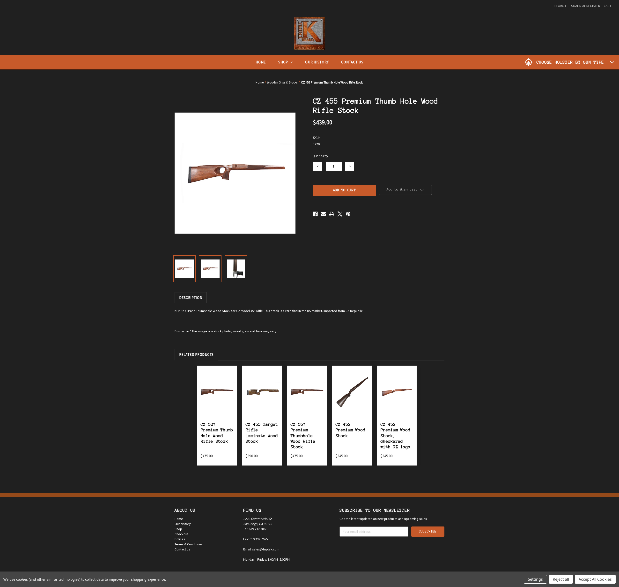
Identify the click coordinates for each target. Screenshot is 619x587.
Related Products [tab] (196, 354)
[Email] (323, 214)
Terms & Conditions (189, 544)
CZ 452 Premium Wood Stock (350, 430)
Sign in (576, 6)
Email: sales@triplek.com (261, 549)
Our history (183, 524)
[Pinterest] (348, 214)
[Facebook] (315, 214)
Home (261, 62)
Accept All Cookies (595, 579)
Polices (180, 539)
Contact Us (352, 62)
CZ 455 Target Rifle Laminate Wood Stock (262, 432)
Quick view (217, 386)
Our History (317, 62)
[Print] (331, 214)
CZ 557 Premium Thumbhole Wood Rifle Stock (303, 435)
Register (593, 6)
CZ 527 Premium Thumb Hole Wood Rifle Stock (217, 432)
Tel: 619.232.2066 (255, 529)
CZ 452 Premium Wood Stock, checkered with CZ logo (395, 435)
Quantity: (321, 156)
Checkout (181, 534)
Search (560, 6)
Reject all (561, 579)
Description (190, 297)
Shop (283, 62)
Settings (535, 579)
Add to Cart (217, 397)
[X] (340, 214)
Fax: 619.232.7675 (255, 539)
